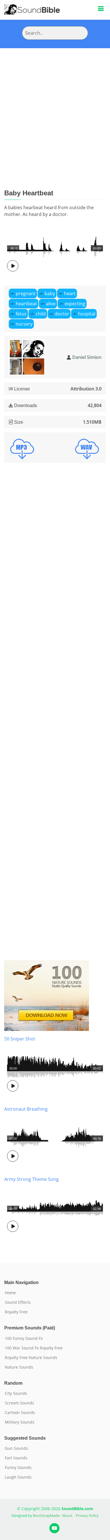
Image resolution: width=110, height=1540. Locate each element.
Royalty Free (16, 1312)
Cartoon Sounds (20, 1413)
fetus (21, 314)
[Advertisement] (55, 106)
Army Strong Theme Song (31, 1179)
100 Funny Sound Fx (24, 1338)
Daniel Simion (87, 357)
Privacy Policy (87, 1515)
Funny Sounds (18, 1468)
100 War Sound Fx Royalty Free (34, 1348)
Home (10, 1293)
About (67, 1515)
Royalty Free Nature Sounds (31, 1358)
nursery (24, 324)
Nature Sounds (19, 1367)
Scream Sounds (19, 1403)
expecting (75, 304)
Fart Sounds (16, 1458)
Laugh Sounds (18, 1477)
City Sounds (16, 1393)
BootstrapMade (46, 1515)
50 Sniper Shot (19, 1039)
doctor (62, 314)
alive (51, 304)
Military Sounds (19, 1422)
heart (70, 293)
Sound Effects (18, 1302)
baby (50, 293)
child (41, 314)
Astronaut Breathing (26, 1109)
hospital (86, 314)
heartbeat (26, 304)
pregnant (26, 293)
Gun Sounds (16, 1448)
